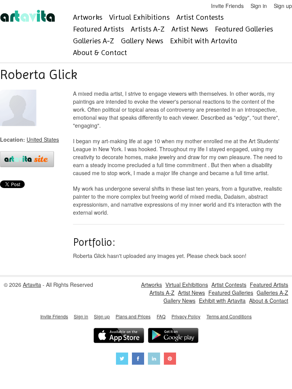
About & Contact (100, 52)
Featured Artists (98, 29)
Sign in (259, 5)
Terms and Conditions (229, 316)
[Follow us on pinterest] (170, 360)
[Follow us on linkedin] (154, 360)
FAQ (161, 316)
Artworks (87, 17)
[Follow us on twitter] (122, 360)
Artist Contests (200, 17)
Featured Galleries (244, 29)
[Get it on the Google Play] (173, 336)
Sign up (283, 5)
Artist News (189, 29)
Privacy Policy (185, 316)
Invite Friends (227, 5)
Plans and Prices (133, 316)
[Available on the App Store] (119, 336)
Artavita (32, 284)
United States (43, 139)
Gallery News (142, 40)
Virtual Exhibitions (139, 17)
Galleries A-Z (93, 40)
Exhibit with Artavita (203, 40)
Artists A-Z (148, 29)
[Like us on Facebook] (138, 360)
